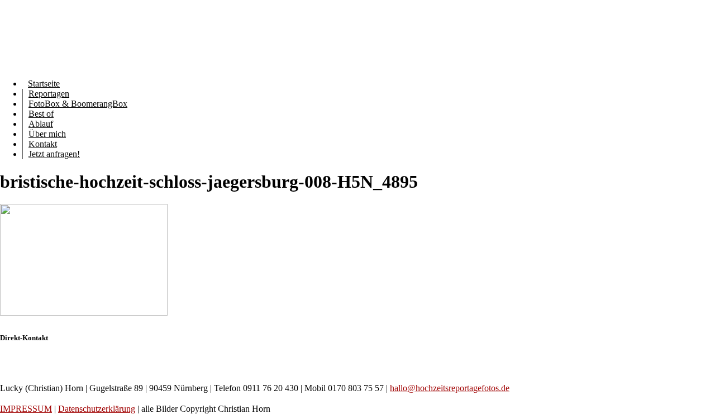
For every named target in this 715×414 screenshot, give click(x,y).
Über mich (47, 134)
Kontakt (42, 144)
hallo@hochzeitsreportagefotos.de (449, 388)
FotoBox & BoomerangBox (77, 103)
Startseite (44, 83)
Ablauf (40, 124)
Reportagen (48, 93)
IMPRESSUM (26, 408)
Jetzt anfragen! (54, 154)
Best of (41, 113)
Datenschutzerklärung (96, 408)
